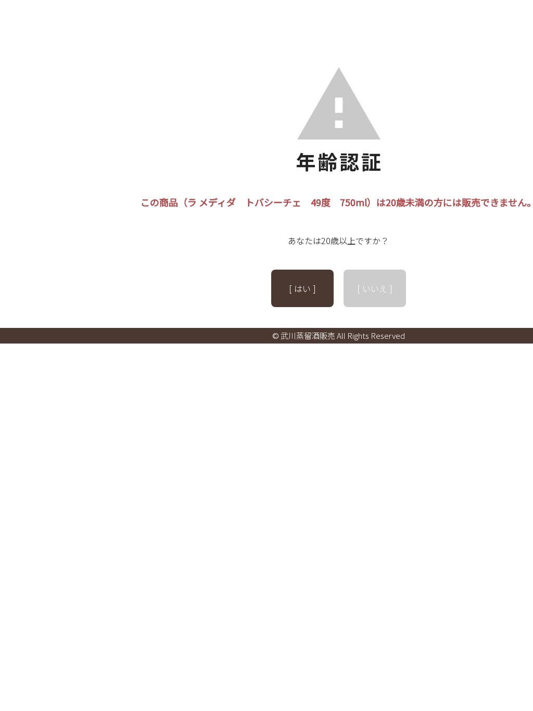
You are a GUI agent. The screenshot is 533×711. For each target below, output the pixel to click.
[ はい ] (302, 288)
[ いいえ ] (374, 288)
